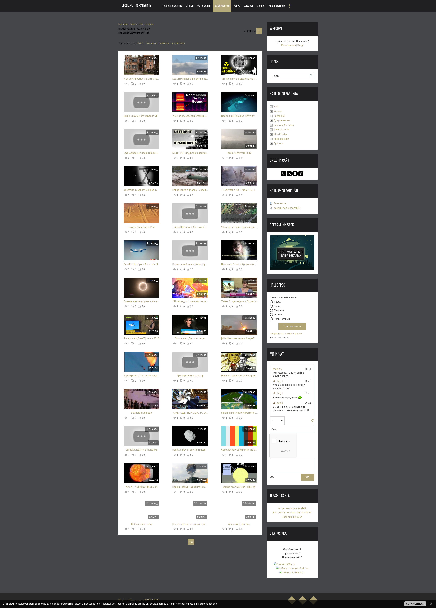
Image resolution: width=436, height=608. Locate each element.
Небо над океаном (141, 524)
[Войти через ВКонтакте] (289, 173)
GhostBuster (280, 134)
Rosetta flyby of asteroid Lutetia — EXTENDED (190, 449)
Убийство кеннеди (141, 412)
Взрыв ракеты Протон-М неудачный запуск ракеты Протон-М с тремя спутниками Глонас (141, 375)
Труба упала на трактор (190, 375)
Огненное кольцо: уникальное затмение (141, 301)
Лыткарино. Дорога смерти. (190, 338)
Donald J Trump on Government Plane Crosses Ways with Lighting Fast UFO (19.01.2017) (141, 264)
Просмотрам (178, 43)
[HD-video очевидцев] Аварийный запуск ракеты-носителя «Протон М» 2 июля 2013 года (239, 338)
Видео (133, 24)
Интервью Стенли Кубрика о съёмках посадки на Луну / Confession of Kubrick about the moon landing (239, 264)
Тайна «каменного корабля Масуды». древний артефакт (141, 115)
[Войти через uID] (283, 173)
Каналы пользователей (287, 208)
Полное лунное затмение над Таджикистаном (190, 524)
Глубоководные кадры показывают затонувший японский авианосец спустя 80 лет (141, 153)
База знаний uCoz (292, 516)
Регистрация (288, 45)
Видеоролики (146, 24)
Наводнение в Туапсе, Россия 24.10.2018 (190, 190)
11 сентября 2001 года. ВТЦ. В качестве (239, 190)
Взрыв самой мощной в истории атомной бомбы (190, 264)
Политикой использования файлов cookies (193, 603)
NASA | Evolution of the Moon (141, 487)
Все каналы (280, 203)
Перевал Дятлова (284, 125)
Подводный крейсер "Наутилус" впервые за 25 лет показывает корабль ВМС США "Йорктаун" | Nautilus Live (239, 115)
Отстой (278, 314)
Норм (277, 306)
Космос (278, 111)
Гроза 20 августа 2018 (239, 153)
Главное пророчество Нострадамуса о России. (239, 375)
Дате (140, 43)
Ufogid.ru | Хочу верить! (136, 6)
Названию (151, 43)
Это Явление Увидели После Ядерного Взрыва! (239, 78)
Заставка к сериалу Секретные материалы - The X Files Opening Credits (141, 190)
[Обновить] (312, 421)
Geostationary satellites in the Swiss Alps (239, 449)
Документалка (282, 120)
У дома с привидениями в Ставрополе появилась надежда (141, 78)
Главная (122, 24)
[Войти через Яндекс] (295, 173)
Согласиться (415, 603)
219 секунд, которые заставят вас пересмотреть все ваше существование (190, 301)
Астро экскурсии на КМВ (292, 508)
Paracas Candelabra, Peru (141, 227)
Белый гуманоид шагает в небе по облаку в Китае (190, 78)
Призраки (279, 115)
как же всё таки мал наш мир (239, 487)
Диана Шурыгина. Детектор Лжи (190, 227)
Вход (300, 45)
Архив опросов (293, 333)
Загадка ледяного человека (141, 449)
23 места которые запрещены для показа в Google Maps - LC (239, 227)
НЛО (276, 106)
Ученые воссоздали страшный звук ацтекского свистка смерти (190, 115)
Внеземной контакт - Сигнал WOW (292, 512)
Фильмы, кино (281, 129)
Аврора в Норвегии (239, 524)
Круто (277, 301)
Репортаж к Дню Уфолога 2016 (141, 338)
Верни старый (282, 318)
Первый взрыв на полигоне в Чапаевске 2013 (190, 487)
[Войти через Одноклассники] (300, 173)
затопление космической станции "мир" (239, 412)
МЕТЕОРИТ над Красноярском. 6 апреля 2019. (190, 153)
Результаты (276, 333)
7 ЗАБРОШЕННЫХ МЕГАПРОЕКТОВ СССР (190, 412)
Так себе (279, 310)
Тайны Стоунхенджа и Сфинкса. (239, 301)
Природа (279, 143)
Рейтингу (164, 43)
